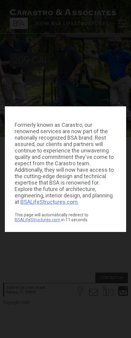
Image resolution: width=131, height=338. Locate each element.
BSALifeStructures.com (49, 202)
